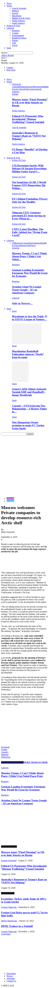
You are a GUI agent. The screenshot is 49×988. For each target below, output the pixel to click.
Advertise (11, 978)
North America (18, 20)
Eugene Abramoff (8, 860)
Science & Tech (13, 25)
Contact (10, 67)
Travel (14, 45)
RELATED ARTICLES (12, 762)
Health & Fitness (19, 38)
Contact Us (11, 981)
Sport (9, 48)
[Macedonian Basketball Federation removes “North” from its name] (27, 343)
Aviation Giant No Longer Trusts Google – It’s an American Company (26, 289)
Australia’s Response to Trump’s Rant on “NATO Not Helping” (29, 135)
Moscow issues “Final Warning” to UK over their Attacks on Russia (30, 102)
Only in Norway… (22, 303)
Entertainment (18, 35)
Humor (15, 40)
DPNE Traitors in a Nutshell (17, 926)
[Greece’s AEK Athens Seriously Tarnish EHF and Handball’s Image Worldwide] (20, 381)
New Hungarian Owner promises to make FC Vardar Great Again (28, 425)
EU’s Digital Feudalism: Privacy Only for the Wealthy (30, 200)
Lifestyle (10, 28)
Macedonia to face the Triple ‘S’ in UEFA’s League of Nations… (30, 318)
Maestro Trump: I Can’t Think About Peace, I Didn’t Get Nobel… (29, 256)
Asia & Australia (19, 8)
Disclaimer (11, 973)
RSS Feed (11, 70)
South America (18, 23)
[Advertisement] (24, 461)
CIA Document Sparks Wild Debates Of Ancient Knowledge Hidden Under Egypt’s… (29, 168)
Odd (14, 43)
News (9, 3)
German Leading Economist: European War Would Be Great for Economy (30, 273)
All (13, 84)
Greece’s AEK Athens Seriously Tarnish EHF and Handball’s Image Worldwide (29, 392)
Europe (15, 13)
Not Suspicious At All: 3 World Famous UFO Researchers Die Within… (29, 185)
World (9, 6)
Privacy (10, 976)
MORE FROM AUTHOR (36, 762)
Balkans (15, 11)
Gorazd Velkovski (9, 907)
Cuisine (15, 33)
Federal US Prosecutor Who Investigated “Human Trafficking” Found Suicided (28, 119)
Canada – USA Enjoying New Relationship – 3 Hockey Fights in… (29, 408)
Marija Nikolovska (9, 921)
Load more (5, 934)
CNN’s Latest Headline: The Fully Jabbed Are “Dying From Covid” (29, 232)
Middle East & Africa (21, 18)
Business (16, 30)
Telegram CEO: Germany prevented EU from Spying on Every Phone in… (29, 215)
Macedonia (17, 16)
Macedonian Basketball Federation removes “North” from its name (28, 354)
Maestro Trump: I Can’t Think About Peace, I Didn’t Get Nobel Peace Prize (22, 775)
